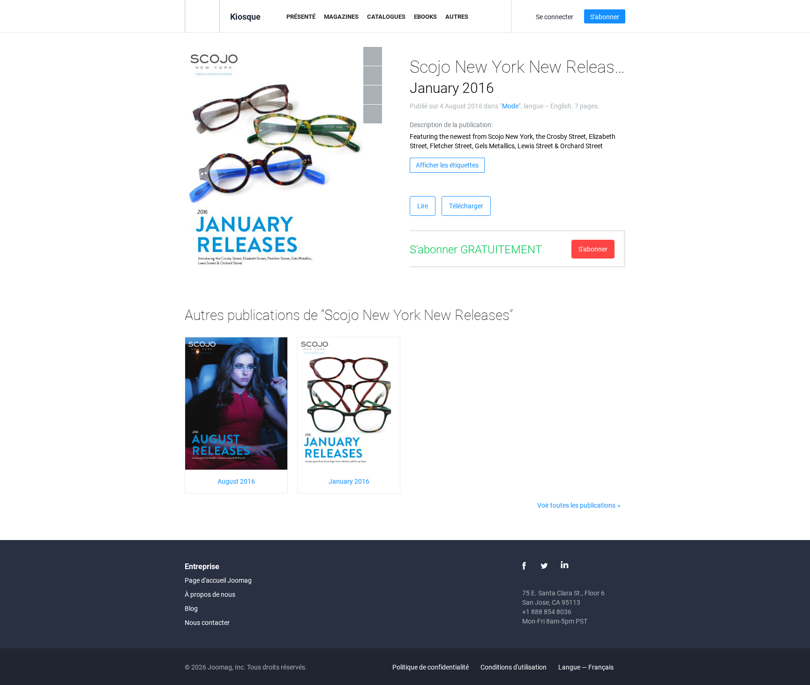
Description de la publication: (451, 124)
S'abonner (604, 16)
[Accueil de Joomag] (202, 15)
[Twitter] (544, 565)
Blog (191, 608)
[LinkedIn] (564, 565)
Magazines (341, 16)
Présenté (300, 16)
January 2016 (349, 481)
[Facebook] (524, 565)
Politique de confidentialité (430, 666)
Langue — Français (586, 666)
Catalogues (386, 16)
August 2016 (236, 481)
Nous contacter (207, 622)
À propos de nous (210, 594)
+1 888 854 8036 (546, 611)
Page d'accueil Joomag (218, 580)
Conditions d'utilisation (513, 666)
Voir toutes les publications (576, 505)
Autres (456, 16)
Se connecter (554, 16)
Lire (422, 205)
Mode (510, 105)
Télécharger (466, 205)
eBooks (425, 16)
